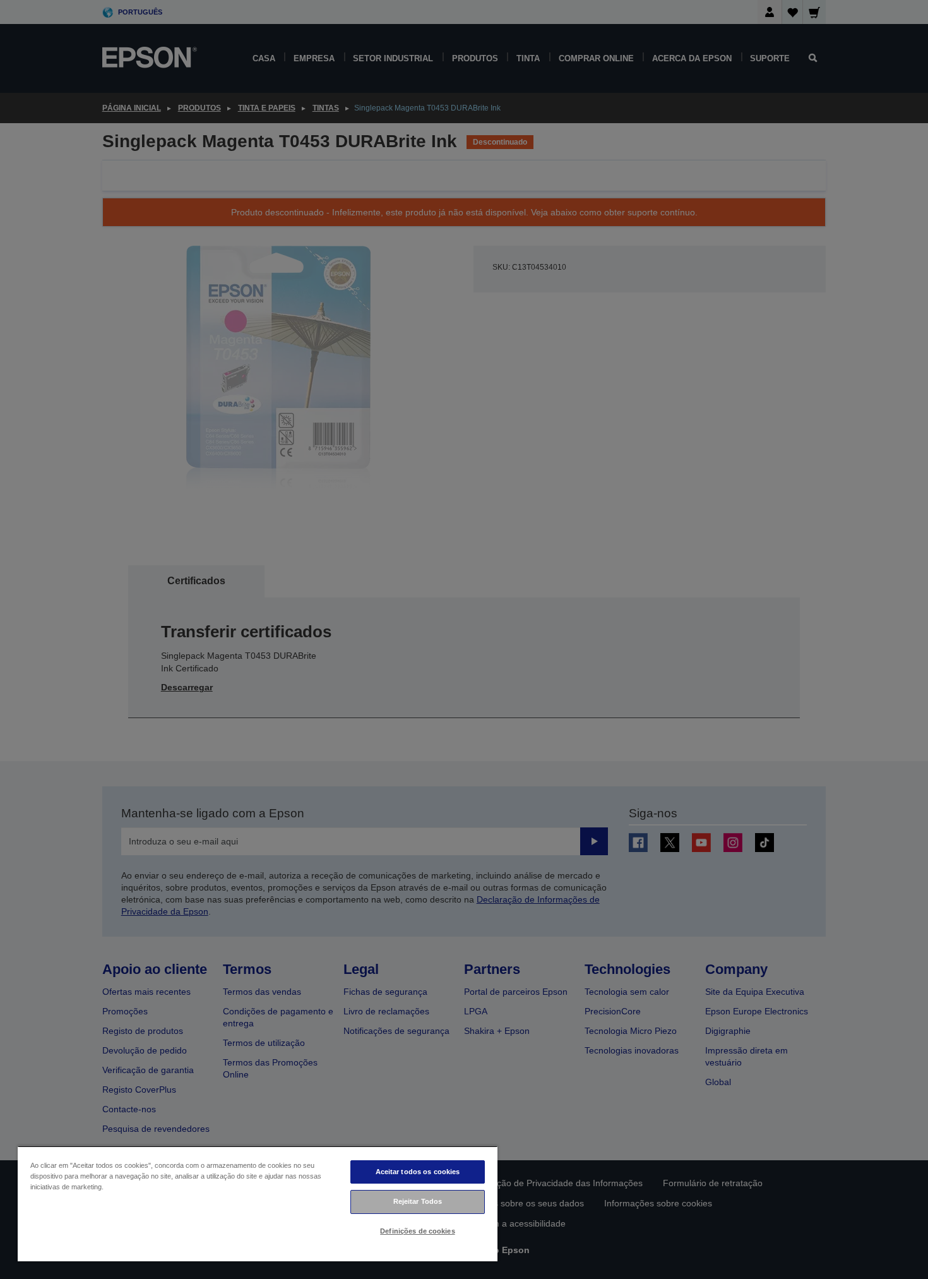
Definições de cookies (417, 1231)
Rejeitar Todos (418, 1201)
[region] (257, 1203)
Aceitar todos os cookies (418, 1171)
